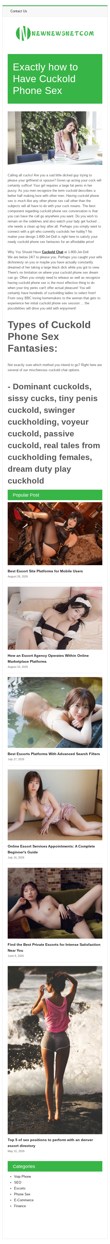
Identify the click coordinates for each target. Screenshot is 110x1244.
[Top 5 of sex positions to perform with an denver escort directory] (55, 1050)
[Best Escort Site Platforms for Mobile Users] (55, 533)
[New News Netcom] (55, 33)
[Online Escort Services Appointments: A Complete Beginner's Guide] (55, 805)
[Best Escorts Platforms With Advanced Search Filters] (55, 712)
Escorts (20, 1188)
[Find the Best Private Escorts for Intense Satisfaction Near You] (55, 903)
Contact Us (18, 11)
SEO (17, 1182)
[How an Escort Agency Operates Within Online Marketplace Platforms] (55, 618)
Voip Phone (22, 1176)
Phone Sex (22, 1194)
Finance (20, 1206)
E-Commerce (24, 1200)
